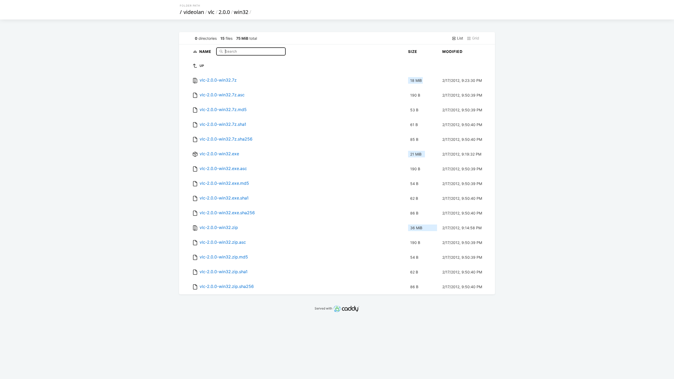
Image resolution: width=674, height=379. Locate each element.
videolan (194, 12)
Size (412, 51)
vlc (211, 12)
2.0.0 (224, 12)
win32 (241, 12)
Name (205, 51)
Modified (452, 51)
